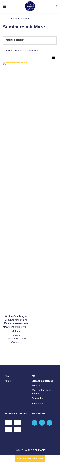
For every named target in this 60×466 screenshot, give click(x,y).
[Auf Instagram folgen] (49, 423)
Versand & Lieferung (42, 380)
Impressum (38, 403)
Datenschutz (38, 398)
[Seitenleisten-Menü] (54, 58)
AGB (34, 376)
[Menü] (8, 6)
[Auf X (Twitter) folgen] (42, 423)
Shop (7, 376)
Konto (8, 380)
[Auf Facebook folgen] (35, 423)
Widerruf (36, 385)
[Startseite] (30, 6)
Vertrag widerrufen (30, 458)
